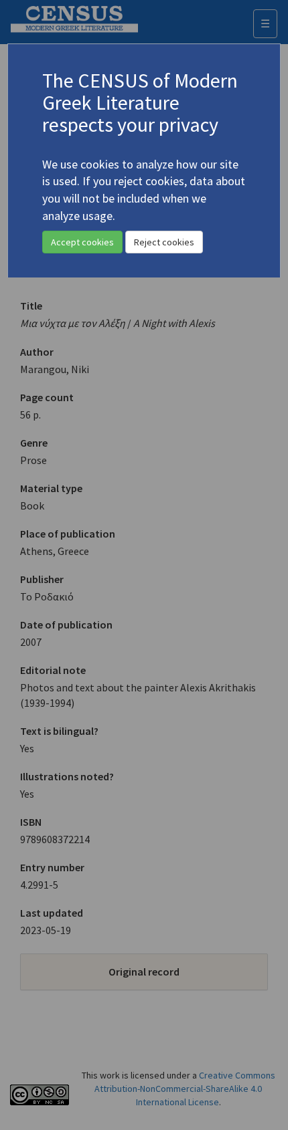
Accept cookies (82, 242)
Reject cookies (164, 242)
